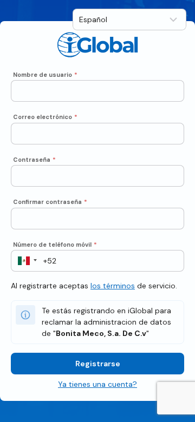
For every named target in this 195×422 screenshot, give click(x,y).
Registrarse (97, 363)
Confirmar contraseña (50, 202)
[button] (24, 261)
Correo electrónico (45, 117)
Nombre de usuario (45, 74)
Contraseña (34, 159)
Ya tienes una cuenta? (97, 384)
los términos (112, 286)
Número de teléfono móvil (55, 244)
